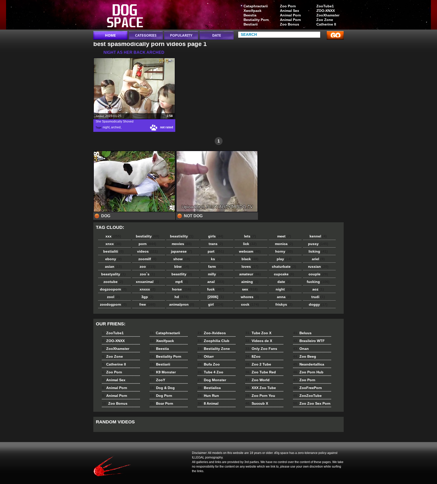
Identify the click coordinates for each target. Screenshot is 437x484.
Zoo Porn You (260, 396)
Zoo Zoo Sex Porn (312, 403)
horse (181, 289)
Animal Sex (289, 11)
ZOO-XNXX (325, 11)
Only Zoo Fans (261, 349)
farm (215, 266)
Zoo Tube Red (260, 372)
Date (216, 35)
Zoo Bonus (289, 24)
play (284, 259)
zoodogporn (113, 304)
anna (284, 297)
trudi (318, 297)
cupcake (284, 274)
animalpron (181, 304)
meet (284, 236)
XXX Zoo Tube (260, 388)
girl (215, 304)
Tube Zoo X (258, 333)
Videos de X (258, 341)
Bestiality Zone (214, 349)
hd (181, 297)
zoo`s (147, 274)
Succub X (256, 403)
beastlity (181, 274)
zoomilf (147, 259)
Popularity (181, 35)
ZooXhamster (327, 15)
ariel (318, 259)
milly (216, 274)
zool (113, 297)
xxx (113, 236)
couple (318, 274)
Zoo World (257, 380)
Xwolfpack (252, 11)
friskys (284, 304)
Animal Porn (290, 15)
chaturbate (284, 266)
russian (318, 266)
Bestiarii (251, 24)
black (250, 259)
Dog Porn (161, 396)
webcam (250, 251)
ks (216, 259)
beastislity (181, 236)
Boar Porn (161, 403)
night (106, 127)
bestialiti (113, 251)
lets (250, 236)
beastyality (113, 274)
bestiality (147, 236)
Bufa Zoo (209, 364)
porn (147, 244)
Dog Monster (212, 380)
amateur (250, 274)
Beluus (302, 333)
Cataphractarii (256, 6)
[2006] (216, 297)
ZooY (157, 380)
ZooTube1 (325, 6)
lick (250, 244)
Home (110, 35)
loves (250, 266)
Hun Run (208, 396)
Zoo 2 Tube (258, 364)
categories (146, 35)
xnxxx (148, 289)
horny (284, 251)
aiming (249, 282)
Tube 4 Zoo (210, 372)
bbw (181, 266)
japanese (181, 251)
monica (284, 244)
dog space (125, 16)
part (216, 251)
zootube (113, 282)
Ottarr (206, 356)
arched (116, 127)
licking (318, 251)
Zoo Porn (288, 6)
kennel (318, 236)
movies (182, 244)
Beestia (250, 15)
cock (250, 304)
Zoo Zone (324, 20)
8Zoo (252, 356)
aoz (318, 289)
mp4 (181, 282)
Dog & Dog (162, 388)
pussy (318, 244)
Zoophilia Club (213, 341)
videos (147, 251)
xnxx (113, 244)
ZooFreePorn (307, 388)
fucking (318, 282)
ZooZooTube (307, 396)
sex (250, 289)
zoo (148, 266)
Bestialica (209, 388)
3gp (147, 297)
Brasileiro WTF (309, 341)
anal (215, 282)
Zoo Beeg (304, 356)
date (284, 282)
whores (250, 297)
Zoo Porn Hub (308, 372)
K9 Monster (163, 372)
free (147, 304)
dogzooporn (113, 289)
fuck (215, 289)
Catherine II (326, 24)
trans (216, 244)
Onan (301, 349)
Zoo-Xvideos (212, 333)
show (181, 259)
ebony (113, 259)
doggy (318, 304)
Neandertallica (308, 364)
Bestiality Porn (256, 20)
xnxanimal (147, 282)
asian (113, 266)
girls (215, 236)
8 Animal (208, 403)
